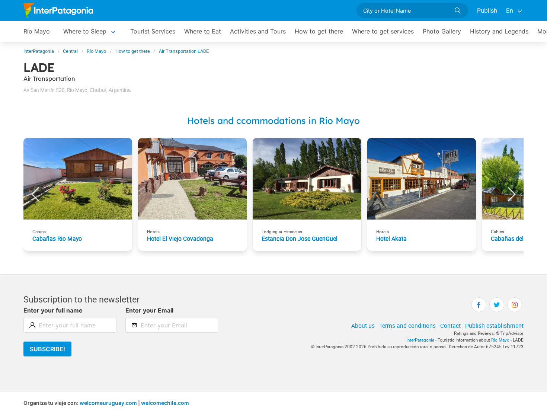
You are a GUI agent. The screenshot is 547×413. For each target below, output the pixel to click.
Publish (487, 10)
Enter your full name (53, 310)
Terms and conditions (407, 325)
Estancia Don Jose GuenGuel (300, 238)
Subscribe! (47, 349)
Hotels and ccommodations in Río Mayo (273, 120)
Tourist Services (152, 31)
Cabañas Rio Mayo (57, 238)
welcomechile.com (165, 403)
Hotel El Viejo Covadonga (180, 238)
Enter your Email (149, 310)
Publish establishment (494, 325)
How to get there (319, 31)
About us (363, 325)
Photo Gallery (442, 31)
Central (70, 51)
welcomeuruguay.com (108, 403)
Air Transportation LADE (184, 51)
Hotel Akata (391, 238)
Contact (450, 325)
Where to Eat (202, 31)
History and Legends (499, 31)
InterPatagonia (38, 51)
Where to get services (383, 31)
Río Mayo (36, 31)
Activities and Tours (258, 31)
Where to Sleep (84, 31)
